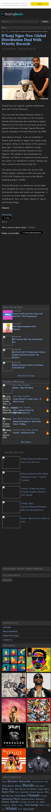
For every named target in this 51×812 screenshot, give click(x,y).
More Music (26, 442)
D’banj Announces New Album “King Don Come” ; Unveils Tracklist (35, 477)
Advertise (7, 627)
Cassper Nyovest (37, 782)
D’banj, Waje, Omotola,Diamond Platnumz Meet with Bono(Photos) (33, 506)
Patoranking (7, 799)
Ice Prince (32, 789)
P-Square (44, 796)
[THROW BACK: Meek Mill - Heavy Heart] (39, 710)
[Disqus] (25, 268)
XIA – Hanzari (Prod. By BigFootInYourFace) (23, 411)
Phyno (16, 798)
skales (42, 802)
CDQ (46, 782)
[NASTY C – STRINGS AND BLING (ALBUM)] (14, 685)
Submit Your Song (10, 635)
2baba (4, 782)
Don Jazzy (39, 786)
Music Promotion (10, 631)
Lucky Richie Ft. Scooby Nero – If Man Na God (27, 400)
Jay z (46, 789)
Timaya (20, 805)
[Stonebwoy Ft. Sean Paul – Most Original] (39, 735)
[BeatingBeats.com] (13, 17)
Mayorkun (40, 792)
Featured (15, 407)
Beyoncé (12, 781)
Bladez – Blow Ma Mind (23, 388)
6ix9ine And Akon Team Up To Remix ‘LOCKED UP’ (27, 366)
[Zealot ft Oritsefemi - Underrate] (14, 761)
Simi (37, 802)
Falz (17, 789)
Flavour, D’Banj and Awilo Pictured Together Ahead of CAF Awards (33, 492)
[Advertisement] (26, 548)
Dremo (11, 789)
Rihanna (5, 802)
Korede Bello (24, 792)
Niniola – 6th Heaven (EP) (24, 433)
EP (14, 430)
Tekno (14, 805)
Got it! (40, 4)
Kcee (17, 792)
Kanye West (8, 791)
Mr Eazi (10, 795)
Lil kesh (32, 792)
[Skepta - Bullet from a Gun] (14, 660)
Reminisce (40, 799)
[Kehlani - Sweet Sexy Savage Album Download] (14, 710)
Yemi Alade (28, 809)
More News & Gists (26, 376)
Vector (41, 805)
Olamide (33, 795)
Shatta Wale (31, 802)
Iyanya (40, 789)
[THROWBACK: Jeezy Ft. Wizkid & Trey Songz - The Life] (14, 735)
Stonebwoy (6, 805)
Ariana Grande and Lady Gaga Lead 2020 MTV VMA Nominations (27, 315)
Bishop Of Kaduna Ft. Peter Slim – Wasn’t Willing (27, 422)
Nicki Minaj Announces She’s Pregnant (24, 327)
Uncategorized (34, 418)
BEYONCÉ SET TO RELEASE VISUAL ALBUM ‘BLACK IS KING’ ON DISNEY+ (29, 355)
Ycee (20, 809)
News (7, 31)
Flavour (23, 789)
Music (15, 385)
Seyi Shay (23, 802)
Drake (5, 789)
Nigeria (20, 385)
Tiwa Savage (31, 804)
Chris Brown (8, 786)
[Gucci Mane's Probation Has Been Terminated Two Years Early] (39, 685)
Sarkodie (14, 801)
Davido (28, 785)
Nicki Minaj (20, 795)
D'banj (31, 227)
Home (3, 31)
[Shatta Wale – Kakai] (39, 660)
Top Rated (26, 385)
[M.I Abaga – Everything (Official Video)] (39, 761)
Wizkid (11, 808)
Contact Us (7, 640)
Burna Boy (25, 781)
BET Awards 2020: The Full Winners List (27, 340)
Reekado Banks (28, 799)
